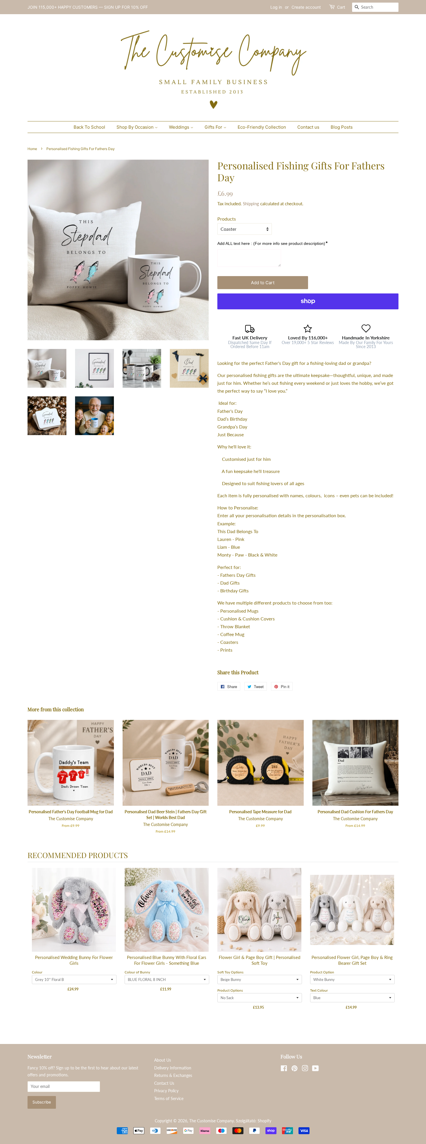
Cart (341, 7)
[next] (392, 944)
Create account (306, 7)
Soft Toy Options (230, 972)
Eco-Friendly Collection (262, 127)
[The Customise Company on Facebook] (284, 1069)
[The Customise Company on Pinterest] (294, 1069)
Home (32, 149)
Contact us (308, 127)
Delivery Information (172, 1068)
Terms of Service (168, 1098)
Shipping (251, 203)
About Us (162, 1060)
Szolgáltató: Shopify (253, 1121)
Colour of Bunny (137, 972)
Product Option (322, 972)
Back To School (89, 127)
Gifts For (214, 127)
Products (226, 218)
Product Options (230, 990)
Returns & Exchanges (173, 1075)
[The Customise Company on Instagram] (305, 1069)
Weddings (179, 127)
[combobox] (375, 7)
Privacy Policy (166, 1090)
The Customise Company (211, 1121)
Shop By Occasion (135, 127)
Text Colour (319, 990)
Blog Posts (342, 127)
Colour (37, 972)
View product (74, 915)
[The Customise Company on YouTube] (315, 1069)
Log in (276, 7)
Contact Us (164, 1083)
